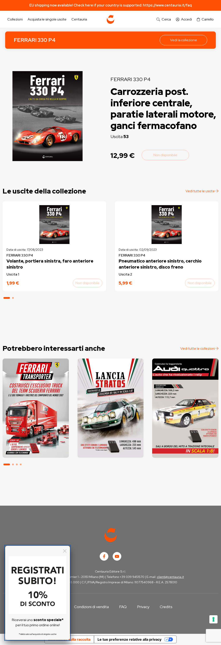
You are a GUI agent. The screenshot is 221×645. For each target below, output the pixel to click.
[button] (163, 20)
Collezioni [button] (15, 19)
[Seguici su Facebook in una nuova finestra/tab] (104, 556)
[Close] (64, 550)
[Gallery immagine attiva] (48, 116)
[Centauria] (110, 19)
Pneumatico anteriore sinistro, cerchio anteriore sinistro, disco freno (160, 264)
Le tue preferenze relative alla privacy (129, 639)
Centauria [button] (79, 19)
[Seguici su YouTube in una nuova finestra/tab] (117, 556)
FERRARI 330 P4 (34, 40)
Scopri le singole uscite (35, 450)
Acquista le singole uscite (47, 19)
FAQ (123, 606)
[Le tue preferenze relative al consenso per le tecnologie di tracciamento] (213, 619)
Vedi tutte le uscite (200, 191)
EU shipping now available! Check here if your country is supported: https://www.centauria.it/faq (110, 5)
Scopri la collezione (36, 438)
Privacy (143, 606)
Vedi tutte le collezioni (197, 348)
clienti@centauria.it (170, 577)
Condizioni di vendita (91, 606)
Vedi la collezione (183, 40)
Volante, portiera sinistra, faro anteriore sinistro (49, 264)
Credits (166, 606)
